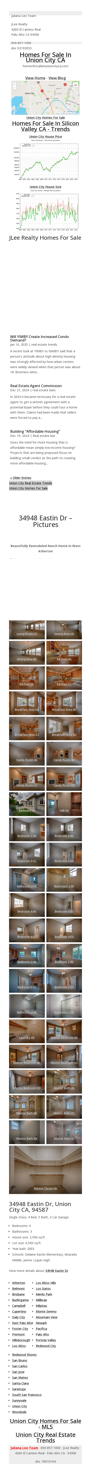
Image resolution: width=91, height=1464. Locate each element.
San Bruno (19, 1360)
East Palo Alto (22, 1323)
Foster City (20, 1329)
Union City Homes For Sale (45, 117)
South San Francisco (27, 1395)
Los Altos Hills (46, 1283)
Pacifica (41, 1329)
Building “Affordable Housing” (35, 431)
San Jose (18, 1372)
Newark (41, 1323)
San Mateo (20, 1377)
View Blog (57, 77)
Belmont (18, 1288)
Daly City (18, 1317)
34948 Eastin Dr (56, 1271)
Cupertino (19, 1311)
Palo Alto (42, 1334)
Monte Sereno (46, 1311)
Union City (19, 1406)
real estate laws (44, 390)
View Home (35, 77)
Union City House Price (45, 136)
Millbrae (41, 1300)
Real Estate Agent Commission (36, 385)
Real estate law (44, 436)
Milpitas (41, 1306)
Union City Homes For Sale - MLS (45, 1424)
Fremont (18, 1334)
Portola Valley (46, 1340)
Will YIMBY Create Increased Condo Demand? (39, 338)
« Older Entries (20, 478)
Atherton (18, 1283)
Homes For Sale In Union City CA (45, 57)
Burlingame (20, 1300)
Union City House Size (45, 187)
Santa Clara (20, 1383)
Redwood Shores (24, 1355)
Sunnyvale (19, 1400)
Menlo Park (44, 1294)
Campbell (18, 1306)
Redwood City (46, 1346)
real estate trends (44, 344)
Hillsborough (21, 1340)
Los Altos (19, 1346)
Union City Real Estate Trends (30, 483)
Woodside (19, 1412)
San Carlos (19, 1366)
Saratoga (19, 1389)
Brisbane (18, 1294)
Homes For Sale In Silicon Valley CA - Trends (45, 126)
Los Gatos (43, 1288)
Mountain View (46, 1317)
